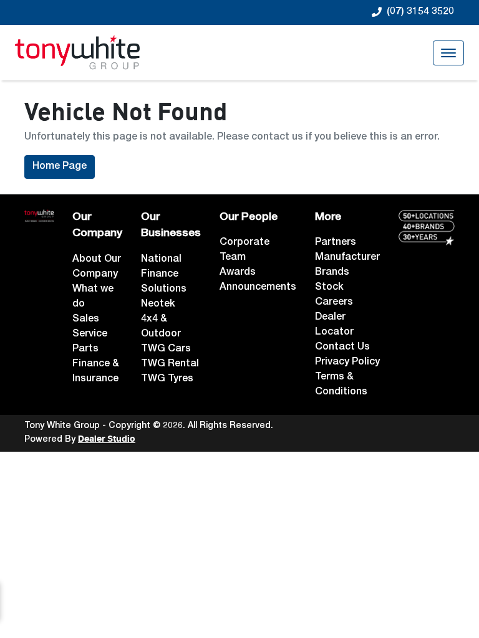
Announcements (258, 288)
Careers (334, 303)
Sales (85, 320)
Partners (335, 243)
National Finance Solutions (163, 275)
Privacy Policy (347, 363)
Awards (238, 273)
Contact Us (342, 348)
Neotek (158, 305)
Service (89, 335)
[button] (448, 52)
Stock (329, 288)
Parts (85, 350)
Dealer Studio (106, 439)
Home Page (59, 167)
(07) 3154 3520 (420, 12)
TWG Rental (170, 364)
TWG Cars (166, 350)
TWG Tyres (167, 379)
